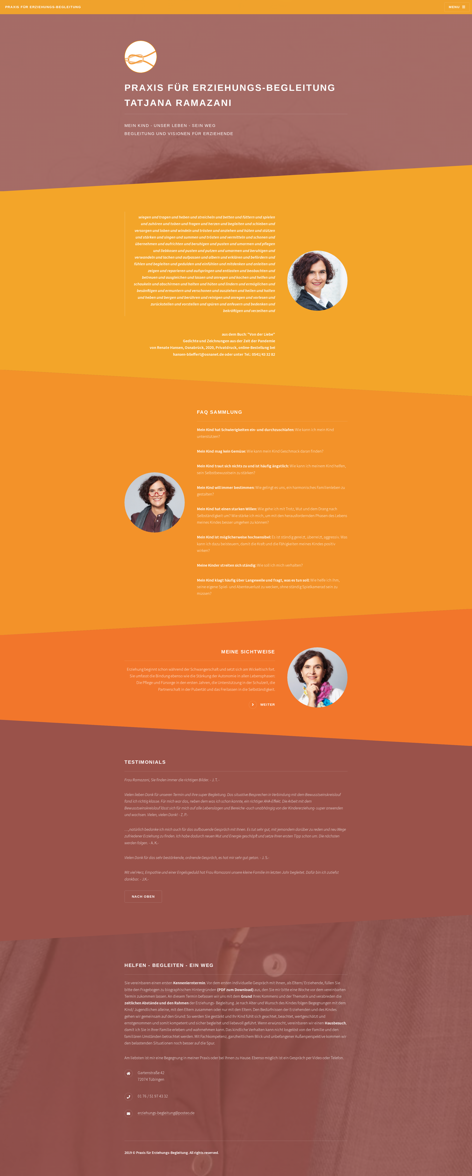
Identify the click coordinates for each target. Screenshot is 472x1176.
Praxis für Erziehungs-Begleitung (43, 7)
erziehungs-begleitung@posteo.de (166, 1112)
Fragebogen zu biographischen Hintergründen (197, 989)
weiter (267, 704)
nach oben (143, 896)
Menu (454, 7)
